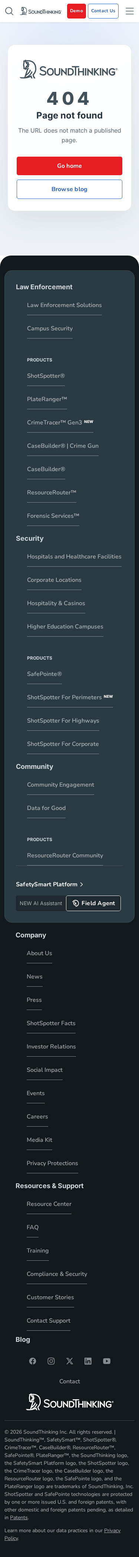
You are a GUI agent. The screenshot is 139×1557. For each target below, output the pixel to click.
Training (38, 1251)
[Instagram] (51, 1361)
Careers (37, 1117)
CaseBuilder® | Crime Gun (63, 446)
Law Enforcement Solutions (64, 305)
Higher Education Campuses (65, 627)
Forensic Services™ (53, 516)
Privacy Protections (52, 1163)
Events (36, 1093)
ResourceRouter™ (51, 493)
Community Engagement (60, 785)
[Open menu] (129, 11)
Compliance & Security (57, 1274)
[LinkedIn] (88, 1361)
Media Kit (39, 1140)
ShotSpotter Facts (51, 1023)
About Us (39, 953)
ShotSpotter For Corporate (63, 744)
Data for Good (46, 808)
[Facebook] (32, 1361)
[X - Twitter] (69, 1361)
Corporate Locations (54, 580)
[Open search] (9, 11)
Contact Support (48, 1321)
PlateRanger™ (47, 399)
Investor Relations (51, 1047)
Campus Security (50, 328)
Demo (76, 11)
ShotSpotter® (46, 376)
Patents (19, 1517)
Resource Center (49, 1204)
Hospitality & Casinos (56, 603)
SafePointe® (44, 674)
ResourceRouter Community (65, 855)
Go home (69, 166)
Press (34, 1000)
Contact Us (103, 11)
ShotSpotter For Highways (63, 721)
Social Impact (45, 1070)
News (35, 977)
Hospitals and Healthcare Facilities (74, 557)
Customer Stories (50, 1297)
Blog (23, 1339)
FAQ (33, 1227)
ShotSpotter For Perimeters (70, 697)
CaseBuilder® (46, 469)
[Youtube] (106, 1361)
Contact (69, 1381)
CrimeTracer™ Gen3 (60, 423)
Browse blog (69, 189)
